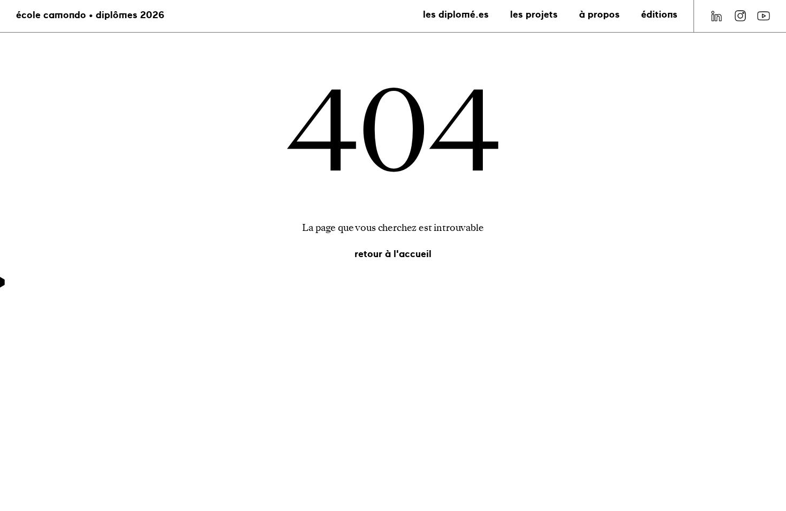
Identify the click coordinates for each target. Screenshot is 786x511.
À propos (599, 15)
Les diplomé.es (456, 15)
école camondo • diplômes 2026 (90, 16)
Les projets (534, 15)
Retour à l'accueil (393, 255)
